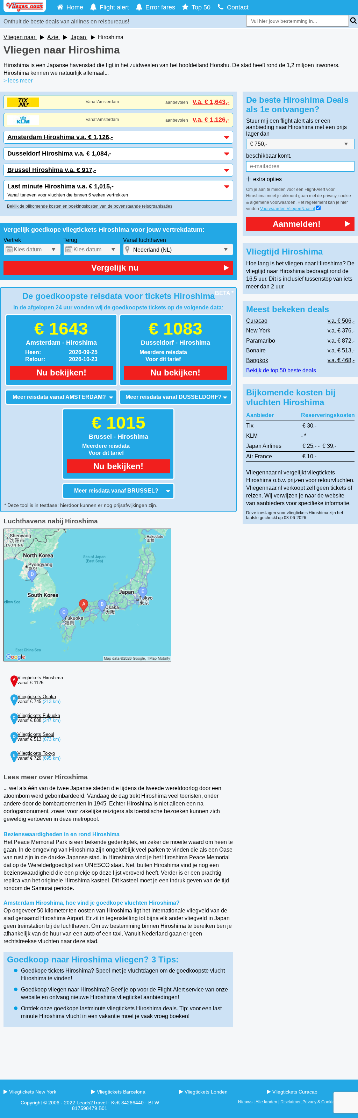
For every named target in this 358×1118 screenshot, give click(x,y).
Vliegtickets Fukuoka (38, 715)
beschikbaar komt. (268, 156)
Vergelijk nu (115, 267)
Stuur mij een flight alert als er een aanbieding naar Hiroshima (288, 124)
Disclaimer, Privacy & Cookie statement (317, 1101)
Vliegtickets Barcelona (121, 1092)
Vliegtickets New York (32, 1092)
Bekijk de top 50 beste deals (281, 370)
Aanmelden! (297, 224)
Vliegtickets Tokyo (36, 753)
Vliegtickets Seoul (35, 734)
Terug (70, 240)
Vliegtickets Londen (206, 1092)
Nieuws (245, 1101)
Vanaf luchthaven (144, 240)
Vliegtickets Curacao (294, 1092)
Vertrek (12, 240)
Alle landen (266, 1101)
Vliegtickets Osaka (36, 696)
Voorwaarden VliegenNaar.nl (287, 208)
